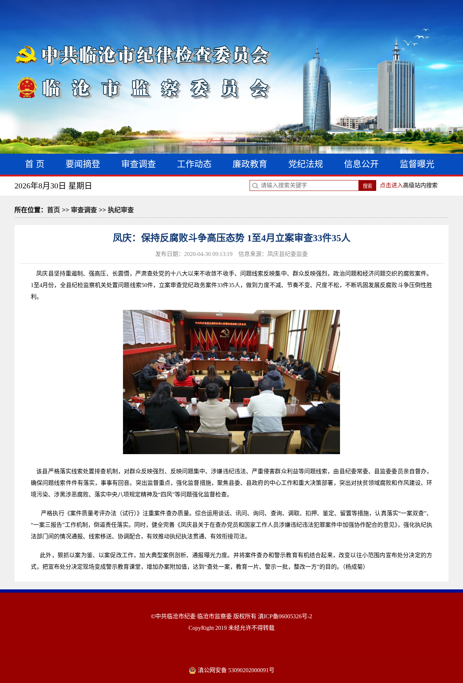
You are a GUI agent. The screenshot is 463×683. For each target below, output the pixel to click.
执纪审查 (121, 210)
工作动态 (194, 164)
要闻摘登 (82, 164)
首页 (53, 210)
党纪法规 (305, 164)
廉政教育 (250, 164)
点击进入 (391, 185)
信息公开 (361, 164)
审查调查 (138, 164)
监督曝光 (417, 164)
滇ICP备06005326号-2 (285, 616)
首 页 (34, 164)
